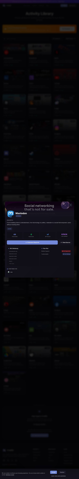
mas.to (10, 261)
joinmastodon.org (13, 251)
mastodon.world (13, 258)
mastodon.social (13, 253)
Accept (53, 472)
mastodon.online (13, 256)
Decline (62, 472)
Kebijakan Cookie (10, 474)
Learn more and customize (58, 476)
